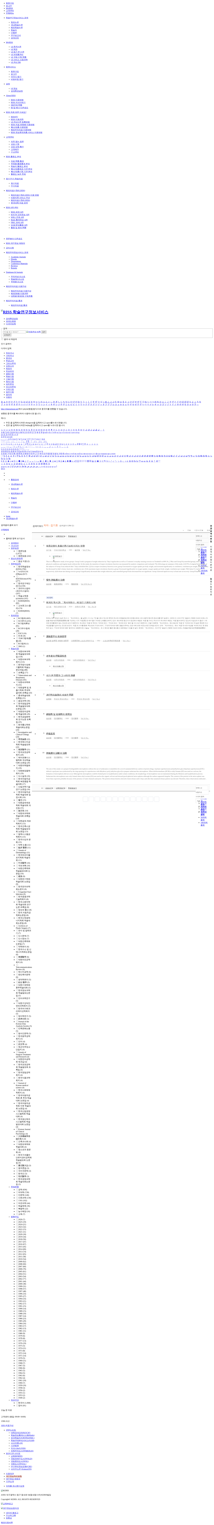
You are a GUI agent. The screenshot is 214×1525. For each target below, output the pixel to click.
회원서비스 (11, 67)
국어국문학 (24, 1171)
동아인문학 (24, 1033)
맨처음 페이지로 (85, 799)
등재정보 (15, 615)
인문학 (23, 1195)
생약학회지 (24, 980)
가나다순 (15, 546)
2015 (22, 1247)
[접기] (211, 574)
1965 (21, 1370)
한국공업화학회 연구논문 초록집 (23, 719)
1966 (21, 1368)
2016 (22, 1244)
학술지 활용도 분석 (19, 166)
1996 (22, 1294)
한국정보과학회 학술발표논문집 (23, 993)
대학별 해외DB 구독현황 (22, 296)
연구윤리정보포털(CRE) (21, 1466)
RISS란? (14, 117)
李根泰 (60, 641)
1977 (22, 1341)
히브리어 (10, 371)
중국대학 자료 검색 (19, 203)
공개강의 (15, 38)
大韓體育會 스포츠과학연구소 (82, 641)
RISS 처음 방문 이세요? (16, 112)
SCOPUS (24, 621)
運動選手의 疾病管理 (56, 636)
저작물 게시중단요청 (15, 1486)
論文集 (23, 811)
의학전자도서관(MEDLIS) (22, 1451)
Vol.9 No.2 (91, 660)
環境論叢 (24, 739)
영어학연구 (24, 1016)
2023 (22, 1227)
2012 (22, 1254)
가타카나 (10, 356)
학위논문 (15, 22)
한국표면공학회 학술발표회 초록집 (23, 1067)
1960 (21, 1383)
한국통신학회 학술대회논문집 (23, 727)
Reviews (14, 266)
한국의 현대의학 (83, 699)
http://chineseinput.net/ (10, 409)
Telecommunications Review (24, 968)
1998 (22, 1289)
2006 (22, 1269)
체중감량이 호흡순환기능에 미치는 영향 (65, 546)
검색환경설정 (17, 91)
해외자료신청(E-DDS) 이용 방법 (25, 195)
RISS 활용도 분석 (13, 157)
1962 (21, 1378)
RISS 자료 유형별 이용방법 (22, 125)
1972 (22, 1353)
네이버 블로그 (12, 1513)
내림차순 (199, 540)
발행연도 (15, 1217)
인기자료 (15, 186)
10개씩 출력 (200, 796)
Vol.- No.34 (92, 607)
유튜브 (9, 1518)
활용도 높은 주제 (18, 174)
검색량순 (15, 543)
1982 (22, 1328)
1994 (22, 1299)
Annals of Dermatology (23, 851)
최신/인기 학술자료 (14, 179)
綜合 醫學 (23, 982)
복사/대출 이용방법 (19, 127)
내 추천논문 (16, 47)
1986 (22, 1318)
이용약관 (10, 1474)
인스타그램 (11, 1515)
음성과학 (24, 701)
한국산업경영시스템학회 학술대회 (23, 1113)
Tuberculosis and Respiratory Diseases (24, 677)
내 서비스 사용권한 (19, 60)
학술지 (14, 30)
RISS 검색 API (17, 212)
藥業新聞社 (58, 584)
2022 (22, 1229)
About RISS (11, 95)
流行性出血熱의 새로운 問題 (59, 695)
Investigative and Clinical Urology (24, 734)
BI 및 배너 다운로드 (19, 108)
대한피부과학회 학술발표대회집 (23, 654)
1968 (21, 1363)
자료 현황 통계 (17, 161)
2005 (22, 1271)
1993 (22, 1301)
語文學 (22, 1044)
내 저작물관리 (17, 54)
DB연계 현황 (16, 105)
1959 (22, 1385)
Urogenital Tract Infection (23, 893)
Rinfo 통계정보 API (19, 220)
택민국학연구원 (60, 607)
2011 (22, 1257)
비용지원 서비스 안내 (20, 198)
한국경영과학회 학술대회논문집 (23, 1181)
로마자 (9, 395)
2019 (22, 1237)
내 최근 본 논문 (17, 52)
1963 (21, 1375)
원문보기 (58, 556)
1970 (21, 1358)
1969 (22, 1361)
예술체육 (24, 1206)
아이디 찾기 (16, 77)
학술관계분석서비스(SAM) (22, 1440)
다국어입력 (11, 324)
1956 (21, 1390)
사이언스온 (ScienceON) (21, 1469)
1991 (22, 1306)
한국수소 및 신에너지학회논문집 (24, 951)
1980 (21, 1333)
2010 (22, 1259)
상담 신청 (15, 144)
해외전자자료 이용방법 (21, 130)
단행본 (14, 33)
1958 (21, 1388)
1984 (22, 1323)
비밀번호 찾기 (17, 79)
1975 (21, 1346)
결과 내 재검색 (10, 339)
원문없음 (24, 556)
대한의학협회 (59, 660)
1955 (21, 1393)
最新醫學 (24, 749)
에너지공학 (24, 972)
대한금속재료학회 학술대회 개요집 (23, 805)
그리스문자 (11, 363)
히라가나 (10, 353)
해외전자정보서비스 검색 (17, 252)
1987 (22, 1316)
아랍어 (9, 397)
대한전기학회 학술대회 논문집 (23, 881)
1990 (22, 1309)
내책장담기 (60, 536)
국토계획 (24, 866)
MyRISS (9, 8)
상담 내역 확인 (17, 147)
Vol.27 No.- (87, 550)
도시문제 (23, 936)
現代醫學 (23, 1176)
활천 (22, 800)
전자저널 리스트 (18, 277)
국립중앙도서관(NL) (20, 1461)
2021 (22, 1232)
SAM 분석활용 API (19, 225)
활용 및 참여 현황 (18, 228)
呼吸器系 (50, 733)
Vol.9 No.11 (92, 680)
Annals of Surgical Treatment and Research (23, 1054)
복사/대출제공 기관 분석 (21, 169)
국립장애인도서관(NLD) (21, 1459)
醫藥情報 (74, 584)
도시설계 (24, 776)
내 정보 (14, 88)
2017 (22, 1242)
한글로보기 (72, 536)
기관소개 (10, 1481)
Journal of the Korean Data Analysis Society (24, 1024)
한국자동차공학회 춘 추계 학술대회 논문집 (23, 1098)
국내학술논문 (17, 25)
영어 (22, 1406)
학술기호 (10, 376)
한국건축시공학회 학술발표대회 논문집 (23, 829)
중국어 (9, 358)
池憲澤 (65, 641)
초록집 (23, 673)
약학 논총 (24, 845)
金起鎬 (48, 584)
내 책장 (14, 49)
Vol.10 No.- (85, 718)
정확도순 (199, 536)
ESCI (22, 633)
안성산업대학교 (60, 550)
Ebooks (14, 259)
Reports (14, 268)
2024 (22, 1224)
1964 (21, 1373)
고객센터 (10, 11)
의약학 (23, 1192)
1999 (22, 1286)
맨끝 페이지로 (156, 799)
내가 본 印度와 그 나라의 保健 (60, 675)
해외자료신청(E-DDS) (15, 190)
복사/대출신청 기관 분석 (21, 172)
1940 (21, 1398)
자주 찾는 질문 (17, 142)
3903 (21, 646)
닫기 (3, 469)
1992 (22, 1304)
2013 (22, 1252)
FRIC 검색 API (17, 222)
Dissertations (16, 261)
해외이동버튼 (7, 1523)
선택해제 (5, 530)
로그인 (9, 6)
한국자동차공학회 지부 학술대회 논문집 (23, 1106)
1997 (22, 1291)
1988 (22, 1314)
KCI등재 (24, 618)
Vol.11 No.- (85, 738)
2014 (22, 1249)
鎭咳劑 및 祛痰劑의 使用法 (59, 714)
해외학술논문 (17, 28)
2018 (22, 1239)
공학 (22, 1190)
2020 (22, 1234)
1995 (22, 1296)
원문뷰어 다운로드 (14, 239)
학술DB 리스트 (17, 279)
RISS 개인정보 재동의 (15, 243)
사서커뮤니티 (17, 1443)
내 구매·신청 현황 (18, 57)
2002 (22, 1279)
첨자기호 (10, 382)
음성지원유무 (17, 558)
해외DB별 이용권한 (19, 293)
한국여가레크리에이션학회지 (23, 1011)
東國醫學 (23, 957)
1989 (22, 1311)
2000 (22, 1284)
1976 (22, 1343)
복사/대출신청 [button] (58, 666)
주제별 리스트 (17, 282)
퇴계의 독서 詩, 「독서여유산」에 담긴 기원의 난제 (71, 602)
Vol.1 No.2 (96, 699)
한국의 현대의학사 (61, 699)
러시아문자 (11, 387)
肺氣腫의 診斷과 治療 (56, 753)
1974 (22, 1348)
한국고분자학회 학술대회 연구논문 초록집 (23, 904)
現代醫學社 (58, 718)
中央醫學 (24, 863)
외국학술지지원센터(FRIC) (22, 1438)
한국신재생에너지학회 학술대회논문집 (23, 920)
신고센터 (15, 152)
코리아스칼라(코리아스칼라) (23, 591)
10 (43, 753)
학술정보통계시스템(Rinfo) (22, 1435)
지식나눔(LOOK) (18, 1448)
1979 (21, 1336)
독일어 (9, 369)
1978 (21, 1338)
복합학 (23, 1209)
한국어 (24, 1403)
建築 (21, 876)
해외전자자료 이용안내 (16, 286)
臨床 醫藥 (24, 848)
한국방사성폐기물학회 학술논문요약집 (23, 667)
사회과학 (24, 1198)
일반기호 (10, 392)
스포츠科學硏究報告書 (111, 641)
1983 (22, 1326)
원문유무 (15, 548)
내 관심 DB (16, 62)
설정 (8, 84)
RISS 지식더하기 (18, 102)
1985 (22, 1321)
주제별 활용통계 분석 (20, 164)
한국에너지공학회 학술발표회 (23, 744)
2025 (22, 1222)
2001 (22, 1281)
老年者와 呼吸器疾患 (56, 656)
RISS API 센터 (12, 207)
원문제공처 (16, 564)
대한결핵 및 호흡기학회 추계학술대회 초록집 (24, 690)
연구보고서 (16, 35)
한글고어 (10, 361)
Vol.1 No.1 (126, 641)
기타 (22, 1200)
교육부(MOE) (17, 1456)
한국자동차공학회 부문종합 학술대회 (23, 781)
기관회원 (15, 1446)
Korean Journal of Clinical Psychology (23, 1131)
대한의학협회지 (79, 660)
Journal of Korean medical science (22, 1085)
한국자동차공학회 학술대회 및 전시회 (23, 794)
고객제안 (15, 149)
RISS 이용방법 (17, 100)
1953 (21, 1395)
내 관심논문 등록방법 (20, 122)
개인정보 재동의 (13, 1479)
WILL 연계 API (17, 217)
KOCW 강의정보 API (20, 215)
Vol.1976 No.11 (86, 584)
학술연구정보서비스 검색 (17, 18)
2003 (22, 1276)
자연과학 (24, 1203)
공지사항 (10, 248)
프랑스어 (10, 366)
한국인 (22, 1174)
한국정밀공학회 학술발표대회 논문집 (23, 706)
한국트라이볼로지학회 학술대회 (23, 857)
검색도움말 (11, 321)
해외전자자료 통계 (14, 301)
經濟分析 (23, 1019)
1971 (22, 1356)
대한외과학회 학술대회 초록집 (23, 816)
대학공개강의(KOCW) (20, 1433)
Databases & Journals (14, 272)
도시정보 (23, 939)
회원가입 (10, 3)
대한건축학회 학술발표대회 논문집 (23, 871)
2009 (22, 1261)
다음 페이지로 (150, 799)
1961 (22, 1380)
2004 (22, 1274)
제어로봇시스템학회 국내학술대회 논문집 (23, 760)
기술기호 (10, 379)
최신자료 (15, 183)
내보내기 (48, 536)
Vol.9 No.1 (85, 757)
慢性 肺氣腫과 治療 (55, 580)
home (8, 516)
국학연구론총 (80, 607)
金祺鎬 (48, 699)
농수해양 (24, 1211)
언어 (21, 1041)
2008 (22, 1264)
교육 (21, 1214)
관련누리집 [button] (11, 1430)
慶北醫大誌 (24, 1165)
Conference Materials (19, 264)
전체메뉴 (10, 13)
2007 (22, 1266)
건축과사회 (24, 1141)
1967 (21, 1366)
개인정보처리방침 (14, 1476)
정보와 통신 (24, 910)
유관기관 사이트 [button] (13, 1453)
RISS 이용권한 (17, 119)
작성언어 (15, 1400)
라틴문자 (10, 384)
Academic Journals (18, 257)
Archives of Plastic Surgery (23, 927)
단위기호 (10, 389)
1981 (22, 1331)
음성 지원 (23, 561)
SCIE (21, 636)
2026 (21, 1219)
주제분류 (15, 1187)
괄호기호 (10, 374)
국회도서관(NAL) (18, 1464)
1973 (21, 1351)
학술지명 (15, 649)
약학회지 (23, 947)
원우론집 (23, 1168)
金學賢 (54, 641)
